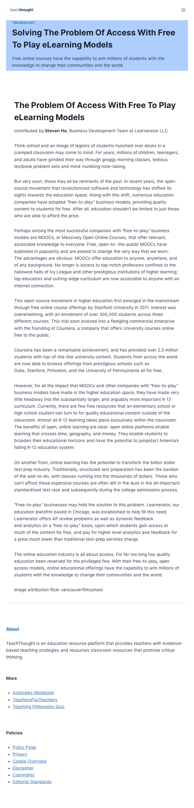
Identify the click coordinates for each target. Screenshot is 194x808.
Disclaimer (23, 768)
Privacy (20, 754)
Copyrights (23, 774)
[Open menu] (183, 10)
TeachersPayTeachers (35, 699)
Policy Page (24, 747)
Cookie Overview (30, 761)
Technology (23, 23)
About (12, 628)
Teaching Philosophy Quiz (39, 706)
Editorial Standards (32, 781)
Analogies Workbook (33, 692)
